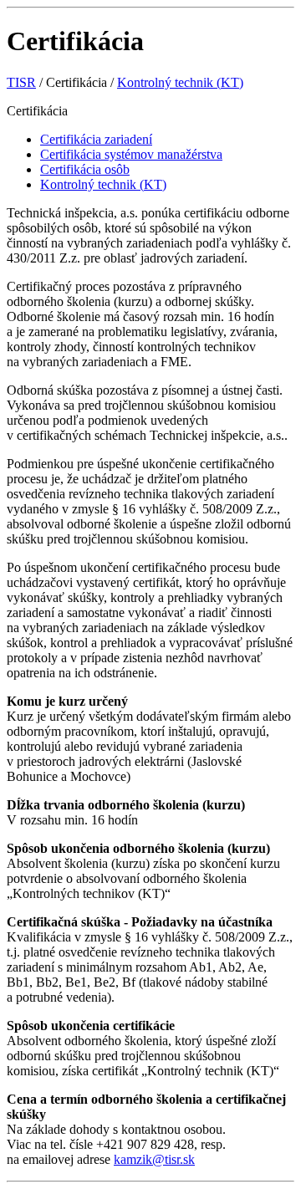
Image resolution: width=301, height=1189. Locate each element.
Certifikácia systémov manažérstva (131, 154)
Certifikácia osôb (85, 169)
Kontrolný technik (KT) (180, 82)
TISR (21, 82)
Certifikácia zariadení (96, 139)
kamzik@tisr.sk (154, 1159)
